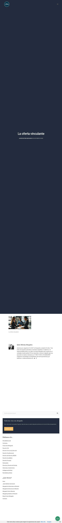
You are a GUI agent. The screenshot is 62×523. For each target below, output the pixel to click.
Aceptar (49, 522)
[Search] (57, 413)
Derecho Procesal (7, 460)
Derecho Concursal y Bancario (10, 450)
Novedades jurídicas (7, 472)
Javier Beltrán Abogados (25, 138)
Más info (43, 522)
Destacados (5, 463)
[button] (57, 518)
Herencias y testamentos (9, 468)
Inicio (4, 481)
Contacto (5, 498)
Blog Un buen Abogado (8, 496)
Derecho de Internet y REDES (9, 455)
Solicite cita (9, 429)
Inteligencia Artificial (7, 470)
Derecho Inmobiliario (7, 458)
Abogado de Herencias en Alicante (11, 486)
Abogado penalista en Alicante (10, 493)
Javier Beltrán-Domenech (9, 483)
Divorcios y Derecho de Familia (10, 465)
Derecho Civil (6, 448)
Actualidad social (7, 440)
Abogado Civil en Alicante (9, 491)
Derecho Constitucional (8, 453)
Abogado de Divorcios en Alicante (11, 488)
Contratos (5, 443)
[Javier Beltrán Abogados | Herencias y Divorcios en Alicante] (7, 4)
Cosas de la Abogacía (8, 445)
